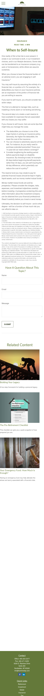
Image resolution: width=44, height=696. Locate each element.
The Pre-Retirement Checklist (14, 425)
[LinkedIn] (23, 674)
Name (4, 275)
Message (5, 303)
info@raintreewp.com (22, 670)
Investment (22, 687)
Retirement (22, 684)
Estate (22, 690)
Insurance (22, 692)
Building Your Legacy (10, 382)
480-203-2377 (25, 658)
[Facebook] (19, 674)
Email (4, 289)
